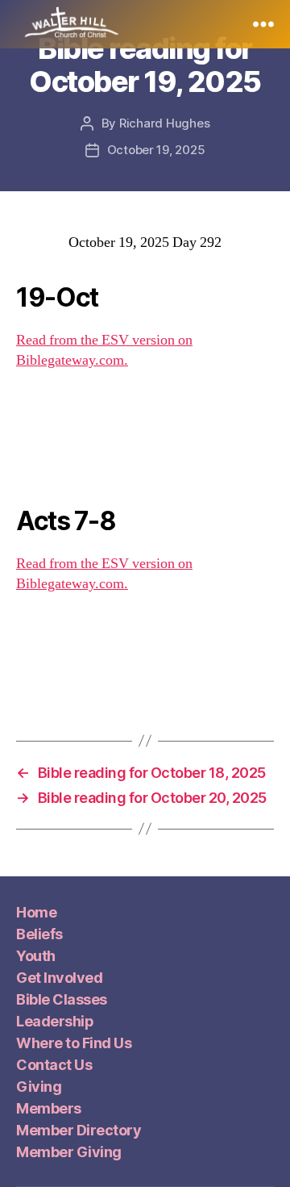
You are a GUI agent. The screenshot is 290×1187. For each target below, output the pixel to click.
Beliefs (39, 934)
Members (48, 1108)
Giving (38, 1086)
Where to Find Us (73, 1042)
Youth (36, 955)
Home (36, 912)
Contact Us (54, 1064)
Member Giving (69, 1151)
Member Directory (78, 1130)
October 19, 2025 (156, 149)
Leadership (54, 1021)
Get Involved (59, 977)
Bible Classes (61, 999)
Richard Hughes (164, 123)
